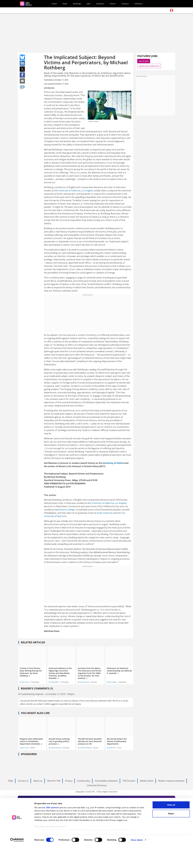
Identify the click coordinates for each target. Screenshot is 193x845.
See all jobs (144, 61)
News (64, 3)
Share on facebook (22, 75)
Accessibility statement (106, 780)
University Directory (96, 785)
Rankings (77, 3)
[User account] (171, 10)
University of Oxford (113, 463)
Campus (125, 3)
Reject (171, 813)
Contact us (23, 780)
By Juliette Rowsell (55, 748)
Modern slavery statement (171, 780)
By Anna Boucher (84, 682)
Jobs (88, 3)
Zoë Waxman (49, 88)
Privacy (68, 780)
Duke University (105, 512)
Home (54, 3)
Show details (137, 840)
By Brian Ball (111, 748)
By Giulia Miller (54, 682)
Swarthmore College (64, 509)
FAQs (10, 780)
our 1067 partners (50, 807)
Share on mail (22, 81)
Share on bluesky (22, 57)
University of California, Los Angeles (75, 190)
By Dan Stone (24, 682)
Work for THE (53, 780)
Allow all (171, 805)
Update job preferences (149, 66)
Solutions (138, 3)
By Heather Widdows (85, 748)
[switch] (75, 840)
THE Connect (129, 780)
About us (37, 780)
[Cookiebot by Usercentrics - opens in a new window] (17, 840)
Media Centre (146, 780)
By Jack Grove (24, 748)
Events (113, 3)
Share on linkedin (22, 63)
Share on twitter (22, 69)
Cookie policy (83, 780)
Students (100, 3)
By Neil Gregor (112, 682)
